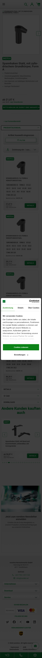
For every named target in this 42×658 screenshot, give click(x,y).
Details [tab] (20, 308)
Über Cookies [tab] (33, 308)
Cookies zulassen (21, 347)
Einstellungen (19, 355)
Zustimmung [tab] (8, 308)
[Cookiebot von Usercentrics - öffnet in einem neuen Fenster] (29, 301)
